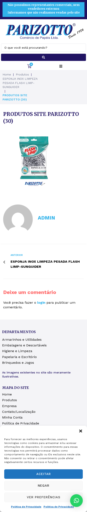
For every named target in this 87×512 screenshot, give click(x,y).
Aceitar (43, 474)
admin (46, 218)
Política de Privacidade (26, 506)
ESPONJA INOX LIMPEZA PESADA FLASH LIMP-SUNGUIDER (20, 83)
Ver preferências (43, 497)
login (41, 303)
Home (7, 74)
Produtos (22, 74)
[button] (81, 431)
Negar (43, 485)
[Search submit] (43, 57)
